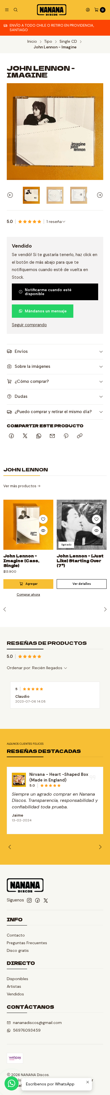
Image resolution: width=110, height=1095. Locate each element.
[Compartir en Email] (52, 436)
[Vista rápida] (43, 530)
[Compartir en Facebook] (11, 436)
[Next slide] (99, 195)
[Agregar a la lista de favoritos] (43, 519)
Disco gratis (18, 950)
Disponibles (17, 978)
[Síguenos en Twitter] (46, 900)
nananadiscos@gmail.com (37, 1022)
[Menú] (6, 10)
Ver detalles (81, 584)
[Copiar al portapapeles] (79, 436)
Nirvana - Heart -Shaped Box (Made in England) (58, 777)
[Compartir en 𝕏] (25, 436)
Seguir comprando (29, 325)
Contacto (16, 935)
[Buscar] (15, 10)
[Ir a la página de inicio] (51, 10)
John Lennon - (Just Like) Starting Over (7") (80, 560)
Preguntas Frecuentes (27, 942)
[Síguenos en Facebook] (37, 900)
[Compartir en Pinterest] (66, 436)
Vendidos (15, 994)
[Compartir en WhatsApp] (38, 436)
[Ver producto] (19, 780)
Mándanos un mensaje (46, 311)
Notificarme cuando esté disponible (48, 291)
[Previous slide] (11, 195)
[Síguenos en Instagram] (29, 900)
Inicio (32, 42)
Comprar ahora (28, 594)
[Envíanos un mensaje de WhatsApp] (12, 1083)
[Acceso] (87, 10)
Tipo (48, 42)
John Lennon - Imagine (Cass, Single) (21, 560)
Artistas (14, 986)
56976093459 (27, 1030)
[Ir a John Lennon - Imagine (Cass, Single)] (28, 525)
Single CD (68, 42)
